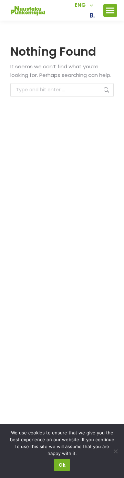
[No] (115, 451)
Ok (62, 465)
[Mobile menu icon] (110, 10)
